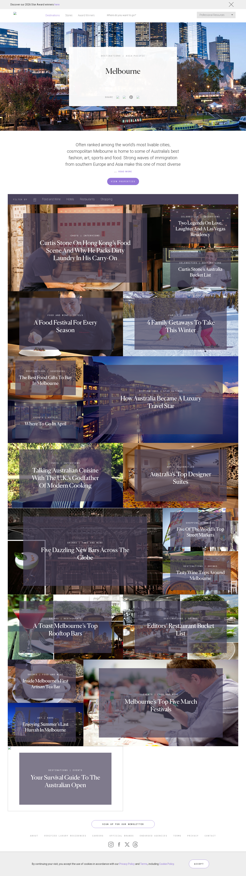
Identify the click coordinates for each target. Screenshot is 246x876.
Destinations (53, 15)
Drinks (72, 542)
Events (38, 417)
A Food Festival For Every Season (65, 326)
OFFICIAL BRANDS (121, 835)
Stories (69, 15)
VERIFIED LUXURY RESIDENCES (65, 835)
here (57, 4)
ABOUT (34, 835)
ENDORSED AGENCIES (153, 835)
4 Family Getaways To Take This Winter (181, 326)
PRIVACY (193, 835)
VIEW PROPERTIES (123, 181)
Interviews (92, 235)
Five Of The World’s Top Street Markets (200, 532)
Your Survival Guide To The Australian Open (65, 781)
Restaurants (87, 199)
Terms (143, 863)
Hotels (70, 199)
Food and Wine (51, 199)
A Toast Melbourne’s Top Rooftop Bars (65, 629)
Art (169, 466)
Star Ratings (173, 391)
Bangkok (209, 522)
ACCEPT (199, 863)
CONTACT (210, 835)
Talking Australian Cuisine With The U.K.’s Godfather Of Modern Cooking (65, 478)
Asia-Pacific (135, 55)
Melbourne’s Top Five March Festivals (161, 705)
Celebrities (190, 216)
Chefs (75, 235)
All (34, 199)
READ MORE (125, 171)
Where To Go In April (45, 423)
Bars (50, 717)
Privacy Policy (127, 863)
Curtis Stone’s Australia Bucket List (200, 272)
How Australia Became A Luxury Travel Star (160, 401)
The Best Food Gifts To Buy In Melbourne (45, 380)
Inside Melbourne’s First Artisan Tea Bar (45, 683)
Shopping (106, 199)
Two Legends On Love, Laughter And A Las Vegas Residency (200, 228)
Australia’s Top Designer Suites (180, 477)
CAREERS (98, 835)
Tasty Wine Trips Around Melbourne (200, 575)
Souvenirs (57, 371)
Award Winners (86, 15)
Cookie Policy (166, 863)
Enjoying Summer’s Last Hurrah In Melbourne (45, 727)
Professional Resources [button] (212, 15)
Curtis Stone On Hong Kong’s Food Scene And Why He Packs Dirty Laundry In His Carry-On (85, 250)
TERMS (177, 835)
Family (173, 315)
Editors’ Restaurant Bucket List (180, 629)
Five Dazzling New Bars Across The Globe (85, 553)
